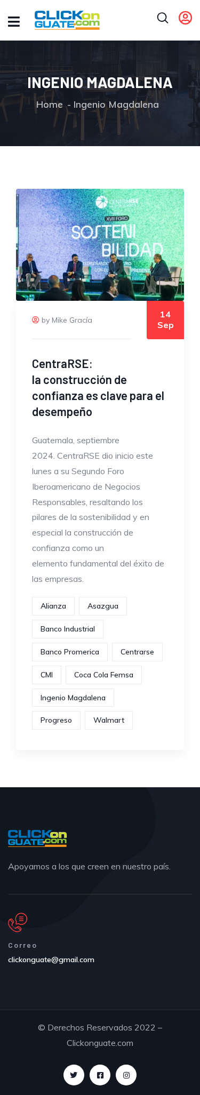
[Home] (37, 838)
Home (49, 104)
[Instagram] (126, 1075)
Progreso (56, 720)
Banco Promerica (70, 652)
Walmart (108, 720)
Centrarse (137, 652)
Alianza (53, 606)
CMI (47, 675)
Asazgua (102, 606)
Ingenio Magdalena (73, 697)
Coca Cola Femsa (103, 675)
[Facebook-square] (100, 1075)
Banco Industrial (68, 629)
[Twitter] (73, 1075)
